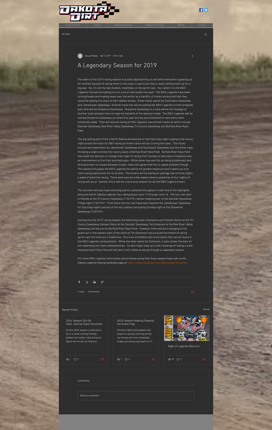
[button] (123, 25)
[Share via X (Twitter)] (86, 282)
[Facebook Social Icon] (201, 10)
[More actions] (192, 56)
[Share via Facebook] (79, 282)
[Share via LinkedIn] (94, 282)
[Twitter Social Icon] (206, 10)
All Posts (66, 34)
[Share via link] (102, 282)
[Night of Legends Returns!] (187, 328)
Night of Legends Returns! (184, 346)
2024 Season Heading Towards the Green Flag (135, 322)
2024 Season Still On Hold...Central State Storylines (84, 322)
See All (206, 309)
